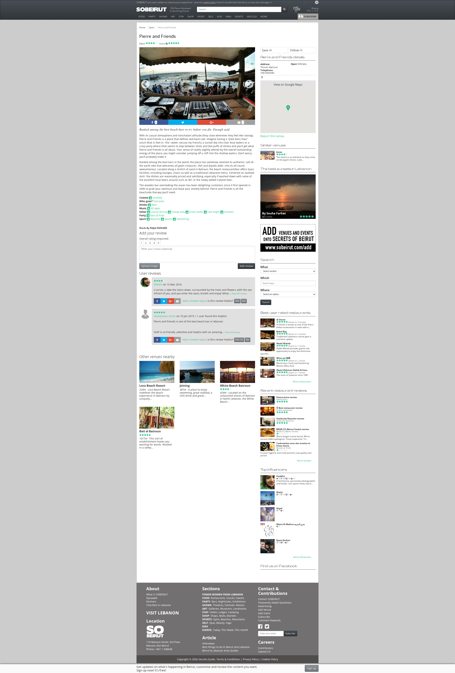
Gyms (216, 619)
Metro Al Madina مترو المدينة (290, 524)
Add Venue (264, 609)
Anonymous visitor (165, 316)
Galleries (213, 608)
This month (241, 630)
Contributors (265, 648)
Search (265, 302)
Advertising (265, 606)
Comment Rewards (269, 620)
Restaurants (218, 598)
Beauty (220, 623)
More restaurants (302, 381)
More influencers (302, 557)
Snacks (230, 598)
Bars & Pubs (157, 215)
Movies (240, 605)
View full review (239, 293)
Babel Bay (281, 331)
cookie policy (209, 2)
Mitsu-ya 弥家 (283, 358)
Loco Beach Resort (152, 386)
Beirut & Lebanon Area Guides (220, 650)
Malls (222, 615)
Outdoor (229, 211)
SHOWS (163, 16)
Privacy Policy (251, 659)
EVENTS (239, 16)
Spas (212, 623)
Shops (214, 615)
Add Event (264, 613)
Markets (231, 615)
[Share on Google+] (211, 122)
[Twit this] (182, 122)
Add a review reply (194, 300)
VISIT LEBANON (162, 613)
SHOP (191, 16)
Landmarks (239, 608)
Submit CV (264, 651)
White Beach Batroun (235, 386)
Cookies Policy (269, 659)
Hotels (213, 612)
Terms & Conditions (228, 659)
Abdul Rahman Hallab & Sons (291, 370)
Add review (246, 266)
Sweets (240, 598)
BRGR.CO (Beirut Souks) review (292, 429)
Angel (279, 508)
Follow (296, 50)
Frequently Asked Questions (274, 602)
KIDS (219, 16)
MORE (264, 16)
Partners (151, 601)
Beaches (155, 219)
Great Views (196, 211)
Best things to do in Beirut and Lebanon (226, 647)
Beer (154, 204)
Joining (185, 386)
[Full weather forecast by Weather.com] (305, 10)
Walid (279, 492)
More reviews (304, 461)
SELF (210, 16)
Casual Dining (159, 211)
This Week (227, 630)
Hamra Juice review (286, 397)
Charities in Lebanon (158, 605)
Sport (151, 27)
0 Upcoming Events (179, 10)
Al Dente (280, 319)
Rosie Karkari (283, 540)
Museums (226, 608)
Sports (168, 219)
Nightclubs (224, 601)
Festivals (230, 605)
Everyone (158, 201)
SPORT (201, 16)
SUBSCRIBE (309, 16)
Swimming (182, 219)
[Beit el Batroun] (156, 427)
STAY (181, 16)
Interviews (208, 643)
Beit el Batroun (150, 431)
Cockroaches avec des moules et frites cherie (293, 444)
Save (267, 50)
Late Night (213, 211)
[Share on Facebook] (157, 301)
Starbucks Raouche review (290, 418)
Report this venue (272, 136)
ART (173, 16)
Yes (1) (239, 339)
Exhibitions (239, 601)
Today (216, 630)
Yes (237, 301)
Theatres (218, 605)
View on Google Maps (288, 85)
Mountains (238, 619)
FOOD (141, 16)
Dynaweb (151, 598)
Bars (214, 601)
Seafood (157, 197)
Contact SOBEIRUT (269, 599)
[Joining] (197, 382)
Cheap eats (178, 211)
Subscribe (264, 616)
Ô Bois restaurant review (289, 407)
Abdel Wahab (283, 343)
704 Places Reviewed (180, 8)
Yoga (228, 623)
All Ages (155, 208)
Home (142, 27)
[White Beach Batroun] (237, 382)
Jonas (279, 151)
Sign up (311, 668)
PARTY (152, 16)
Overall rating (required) (153, 238)
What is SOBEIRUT (157, 594)
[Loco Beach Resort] (156, 382)
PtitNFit (158, 284)
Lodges (222, 612)
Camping (233, 612)
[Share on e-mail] (177, 301)
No (244, 301)
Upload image (149, 266)
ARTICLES (252, 16)
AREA (228, 16)
